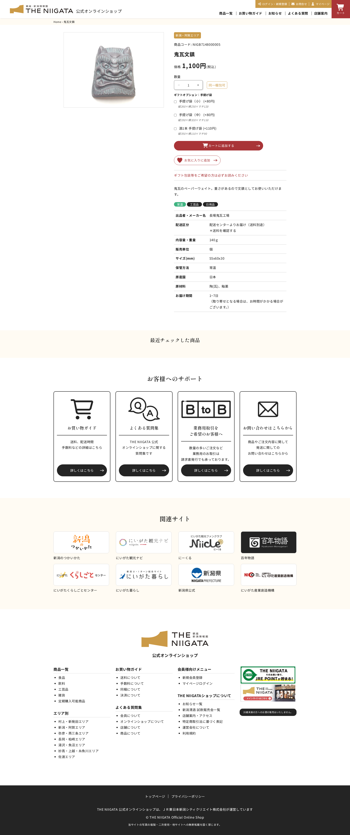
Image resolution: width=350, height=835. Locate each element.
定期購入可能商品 (71, 700)
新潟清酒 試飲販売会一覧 (201, 709)
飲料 (61, 683)
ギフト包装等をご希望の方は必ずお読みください (211, 175)
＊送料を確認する (222, 230)
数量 (177, 76)
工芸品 (63, 689)
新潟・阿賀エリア (71, 727)
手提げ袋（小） (197, 101)
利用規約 (189, 733)
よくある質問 (298, 13)
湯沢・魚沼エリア (71, 744)
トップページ (155, 796)
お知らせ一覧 (192, 703)
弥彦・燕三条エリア (73, 733)
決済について (130, 695)
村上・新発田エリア (73, 721)
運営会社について (195, 727)
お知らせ (275, 13)
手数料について (132, 683)
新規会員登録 (192, 677)
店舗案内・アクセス (197, 715)
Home (57, 22)
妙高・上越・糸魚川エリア (78, 750)
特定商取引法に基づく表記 (202, 721)
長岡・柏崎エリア (71, 739)
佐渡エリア (66, 756)
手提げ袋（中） (197, 114)
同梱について (130, 689)
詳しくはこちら (82, 470)
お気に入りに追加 (197, 160)
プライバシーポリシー (188, 796)
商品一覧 (226, 13)
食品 (61, 677)
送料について (130, 677)
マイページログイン (197, 683)
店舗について (130, 727)
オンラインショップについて (142, 721)
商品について (130, 733)
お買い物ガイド (250, 13)
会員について (130, 715)
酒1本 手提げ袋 (198, 128)
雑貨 (61, 695)
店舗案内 (321, 13)
